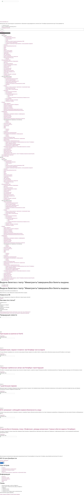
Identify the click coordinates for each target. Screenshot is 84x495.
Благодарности (7, 75)
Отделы (5, 85)
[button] (42, 157)
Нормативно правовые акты (9, 71)
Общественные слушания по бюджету (11, 104)
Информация (4, 111)
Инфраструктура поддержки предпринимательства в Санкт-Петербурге (20, 266)
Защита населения (7, 117)
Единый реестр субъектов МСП (12, 145)
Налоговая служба (7, 123)
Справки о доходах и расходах (10, 74)
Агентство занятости (8, 124)
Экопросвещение (7, 149)
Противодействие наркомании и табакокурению (13, 133)
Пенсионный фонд (7, 115)
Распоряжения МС (7, 69)
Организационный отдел (10, 88)
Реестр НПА (6, 72)
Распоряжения (8, 98)
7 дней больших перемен (8, 386)
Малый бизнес (6, 139)
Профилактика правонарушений (10, 132)
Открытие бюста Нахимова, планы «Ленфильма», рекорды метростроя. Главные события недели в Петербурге (37, 429)
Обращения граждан (10, 225)
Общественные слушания (9, 70)
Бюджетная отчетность (8, 108)
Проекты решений (7, 65)
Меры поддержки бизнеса (11, 143)
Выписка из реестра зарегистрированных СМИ (15, 41)
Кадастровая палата (8, 150)
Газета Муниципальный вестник (10, 45)
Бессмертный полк (7, 151)
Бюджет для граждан (8, 106)
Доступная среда (5, 156)
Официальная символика (11, 37)
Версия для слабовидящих (5, 33)
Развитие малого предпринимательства (11, 140)
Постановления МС (7, 68)
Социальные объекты (8, 51)
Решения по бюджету (8, 105)
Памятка (7, 122)
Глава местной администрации (12, 78)
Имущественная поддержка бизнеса (13, 144)
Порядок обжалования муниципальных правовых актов (18, 97)
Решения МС (6, 67)
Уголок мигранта (9, 147)
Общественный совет (8, 152)
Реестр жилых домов (8, 50)
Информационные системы (11, 82)
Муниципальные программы (11, 91)
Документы (6, 90)
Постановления (9, 92)
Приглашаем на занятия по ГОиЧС (11, 334)
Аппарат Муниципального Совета (10, 64)
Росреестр (6, 131)
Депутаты (6, 62)
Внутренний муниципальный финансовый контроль (14, 110)
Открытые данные (7, 55)
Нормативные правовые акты (11, 93)
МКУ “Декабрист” (7, 54)
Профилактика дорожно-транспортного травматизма (14, 138)
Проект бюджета (7, 103)
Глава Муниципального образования (11, 61)
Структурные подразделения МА (12, 81)
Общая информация (8, 36)
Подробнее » (2, 335)
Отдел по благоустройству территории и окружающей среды (18, 86)
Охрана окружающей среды (9, 137)
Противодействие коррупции (7, 154)
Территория (6, 52)
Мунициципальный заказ (8, 57)
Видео (5, 47)
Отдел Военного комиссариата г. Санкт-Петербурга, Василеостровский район (19, 153)
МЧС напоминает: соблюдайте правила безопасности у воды (20, 410)
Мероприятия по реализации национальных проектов (14, 118)
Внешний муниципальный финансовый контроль (13, 109)
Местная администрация (11, 79)
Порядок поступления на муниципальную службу (15, 83)
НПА (8, 96)
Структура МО (9, 38)
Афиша (5, 49)
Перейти (1, 298)
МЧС (5, 127)
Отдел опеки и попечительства (12, 89)
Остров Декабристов (4, 21)
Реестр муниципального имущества (11, 56)
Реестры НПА (10, 95)
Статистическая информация (11, 42)
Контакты (6, 112)
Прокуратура (6, 125)
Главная (3, 34)
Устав (7, 40)
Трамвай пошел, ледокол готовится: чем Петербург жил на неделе (22, 350)
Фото (5, 48)
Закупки (7, 58)
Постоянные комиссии (8, 63)
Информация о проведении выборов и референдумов (14, 113)
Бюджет (3, 102)
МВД (5, 126)
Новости (5, 44)
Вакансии (7, 84)
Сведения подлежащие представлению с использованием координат (19, 43)
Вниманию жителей (7, 116)
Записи (7, 120)
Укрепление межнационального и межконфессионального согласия (17, 146)
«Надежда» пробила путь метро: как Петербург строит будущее (22, 368)
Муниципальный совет (6, 184)
